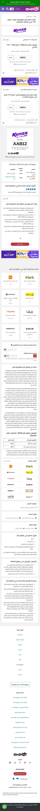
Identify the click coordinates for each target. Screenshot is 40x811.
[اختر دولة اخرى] (12, 9)
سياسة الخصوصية (20, 722)
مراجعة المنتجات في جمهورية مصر (20, 742)
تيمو (10, 284)
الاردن (20, 670)
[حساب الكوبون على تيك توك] (15, 762)
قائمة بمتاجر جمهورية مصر (20, 697)
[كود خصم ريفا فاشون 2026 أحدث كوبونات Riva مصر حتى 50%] (29, 311)
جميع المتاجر (29, 17)
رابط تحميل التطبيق (20, 773)
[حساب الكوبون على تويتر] (25, 762)
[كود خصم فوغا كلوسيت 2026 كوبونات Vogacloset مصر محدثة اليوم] (10, 497)
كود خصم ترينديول (20, 732)
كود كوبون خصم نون (20, 737)
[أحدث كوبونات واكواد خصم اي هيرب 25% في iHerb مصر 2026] (29, 277)
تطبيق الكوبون (20, 769)
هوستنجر (10, 303)
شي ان (29, 337)
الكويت (20, 645)
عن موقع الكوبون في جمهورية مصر (20, 717)
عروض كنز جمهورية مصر (10, 178)
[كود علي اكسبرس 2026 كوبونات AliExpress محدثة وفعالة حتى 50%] (10, 311)
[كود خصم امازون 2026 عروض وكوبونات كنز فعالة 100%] (10, 491)
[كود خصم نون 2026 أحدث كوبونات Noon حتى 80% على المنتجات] (29, 294)
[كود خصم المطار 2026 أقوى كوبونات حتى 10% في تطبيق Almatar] (29, 497)
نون (30, 301)
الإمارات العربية (20, 640)
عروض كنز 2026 (11, 173)
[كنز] (20, 30)
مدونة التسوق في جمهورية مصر (20, 707)
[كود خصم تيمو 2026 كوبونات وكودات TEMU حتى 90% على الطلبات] (10, 277)
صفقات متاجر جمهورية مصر (20, 702)
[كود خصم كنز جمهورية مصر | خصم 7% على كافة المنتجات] (20, 142)
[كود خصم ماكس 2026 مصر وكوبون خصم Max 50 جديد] (29, 491)
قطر (20, 660)
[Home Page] (32, 9)
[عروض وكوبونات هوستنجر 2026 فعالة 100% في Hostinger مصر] (10, 294)
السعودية (20, 635)
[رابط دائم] (36, 70)
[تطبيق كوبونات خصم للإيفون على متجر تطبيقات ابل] (13, 779)
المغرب (20, 675)
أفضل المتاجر (32, 460)
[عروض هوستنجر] (20, 81)
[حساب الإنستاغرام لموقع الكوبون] (30, 762)
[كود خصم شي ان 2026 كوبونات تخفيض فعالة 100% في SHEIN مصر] (29, 329)
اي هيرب (30, 284)
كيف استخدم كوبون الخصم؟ (20, 727)
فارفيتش (10, 335)
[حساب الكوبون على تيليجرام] (10, 762)
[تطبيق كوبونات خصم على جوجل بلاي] (17, 779)
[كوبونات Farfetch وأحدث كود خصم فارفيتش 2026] (10, 329)
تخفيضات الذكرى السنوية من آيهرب (20, 2)
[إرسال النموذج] (35, 355)
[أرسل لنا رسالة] (4, 806)
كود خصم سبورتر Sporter (20, 747)
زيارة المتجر (20, 244)
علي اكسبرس (10, 318)
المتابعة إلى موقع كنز (20, 64)
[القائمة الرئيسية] (3, 9)
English (18, 9)
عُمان (20, 655)
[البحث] (7, 9)
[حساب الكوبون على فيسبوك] (20, 762)
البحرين (20, 650)
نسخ (10, 57)
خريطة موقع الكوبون (20, 712)
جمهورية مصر (20, 665)
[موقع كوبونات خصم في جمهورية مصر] (35, 17)
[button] (2, 2)
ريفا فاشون (29, 318)
